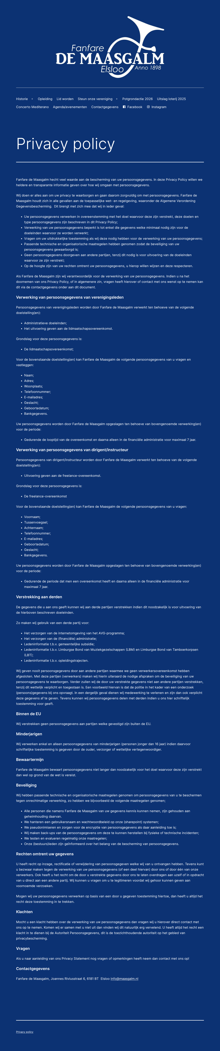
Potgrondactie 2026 (137, 99)
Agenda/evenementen (70, 107)
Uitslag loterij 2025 (171, 99)
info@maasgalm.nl (124, 979)
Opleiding (45, 99)
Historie (22, 99)
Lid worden (65, 99)
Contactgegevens (104, 107)
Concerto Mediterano (32, 107)
